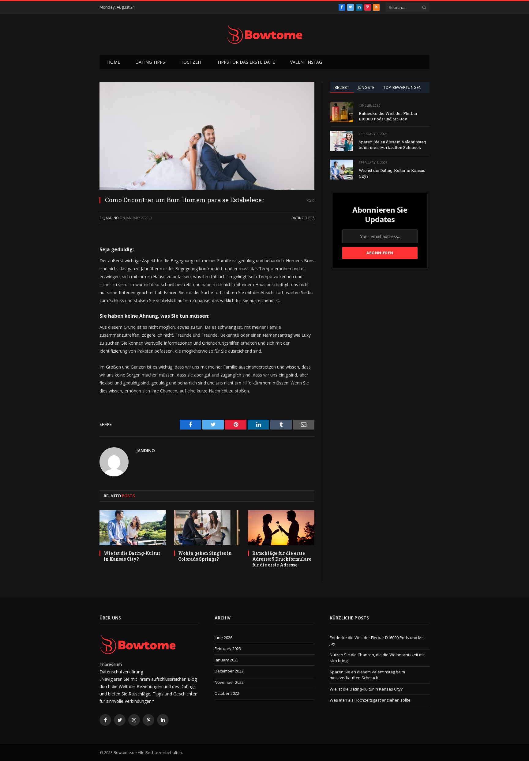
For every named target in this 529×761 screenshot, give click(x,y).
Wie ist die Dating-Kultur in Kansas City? (132, 556)
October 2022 (227, 693)
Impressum (110, 664)
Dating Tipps (150, 62)
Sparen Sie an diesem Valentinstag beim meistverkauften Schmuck (392, 144)
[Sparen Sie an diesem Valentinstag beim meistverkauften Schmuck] (341, 141)
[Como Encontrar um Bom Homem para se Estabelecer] (206, 136)
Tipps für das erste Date (246, 62)
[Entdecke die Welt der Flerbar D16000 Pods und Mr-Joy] (341, 112)
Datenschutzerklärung (121, 672)
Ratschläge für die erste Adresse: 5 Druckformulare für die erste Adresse (281, 559)
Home (113, 62)
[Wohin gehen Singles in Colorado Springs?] (207, 527)
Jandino (112, 217)
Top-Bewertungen (402, 87)
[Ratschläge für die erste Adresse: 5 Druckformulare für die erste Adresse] (281, 527)
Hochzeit (191, 62)
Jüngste (366, 87)
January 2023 (226, 660)
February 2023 (228, 648)
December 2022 (229, 671)
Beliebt (342, 87)
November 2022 (229, 682)
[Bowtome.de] (264, 34)
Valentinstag (306, 62)
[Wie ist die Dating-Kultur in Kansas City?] (132, 527)
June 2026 (223, 637)
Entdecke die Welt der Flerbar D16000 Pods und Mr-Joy (388, 116)
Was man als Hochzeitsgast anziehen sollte (370, 700)
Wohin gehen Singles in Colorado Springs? (205, 556)
